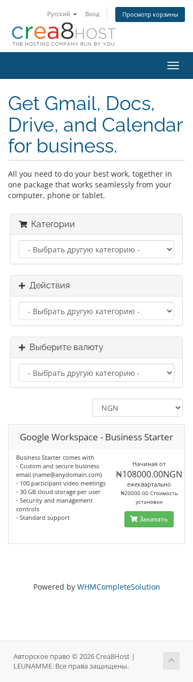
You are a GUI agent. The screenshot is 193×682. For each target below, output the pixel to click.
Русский (59, 14)
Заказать (153, 519)
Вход (92, 14)
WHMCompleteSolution (118, 587)
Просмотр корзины (150, 14)
